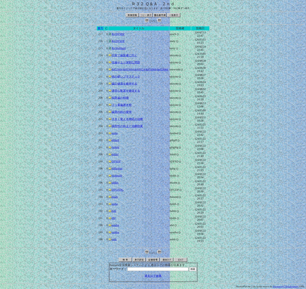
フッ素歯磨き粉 (122, 104)
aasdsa (115, 225)
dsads (115, 196)
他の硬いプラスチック (126, 76)
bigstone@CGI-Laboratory (286, 286)
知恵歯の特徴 (120, 97)
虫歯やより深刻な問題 (126, 62)
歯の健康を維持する (124, 83)
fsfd (114, 211)
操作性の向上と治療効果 (127, 126)
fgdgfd (115, 147)
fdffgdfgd (117, 168)
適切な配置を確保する (126, 90)
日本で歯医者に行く (124, 55)
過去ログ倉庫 (153, 275)
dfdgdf (115, 140)
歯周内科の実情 (122, 111)
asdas (115, 133)
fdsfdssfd (117, 175)
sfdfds (115, 182)
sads (114, 239)
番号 (100, 28)
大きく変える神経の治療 (127, 119)
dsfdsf (115, 154)
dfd (113, 218)
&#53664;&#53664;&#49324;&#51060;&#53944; (140, 69)
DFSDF (116, 161)
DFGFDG (117, 189)
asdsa (115, 203)
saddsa (115, 232)
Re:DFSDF (118, 34)
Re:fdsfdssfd (119, 48)
